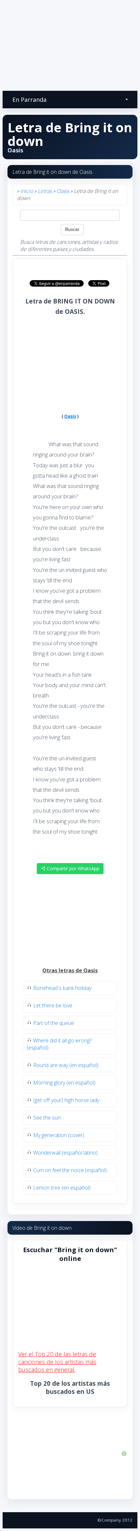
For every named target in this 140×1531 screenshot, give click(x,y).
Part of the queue (53, 1023)
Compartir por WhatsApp (72, 868)
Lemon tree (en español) (62, 1187)
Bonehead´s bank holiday (62, 987)
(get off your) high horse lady (66, 1100)
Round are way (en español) (65, 1065)
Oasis (63, 191)
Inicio (27, 191)
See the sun (47, 1117)
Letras (45, 191)
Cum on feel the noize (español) (70, 1170)
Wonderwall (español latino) (65, 1152)
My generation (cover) (58, 1135)
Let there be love (52, 1005)
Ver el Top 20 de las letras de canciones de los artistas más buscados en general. (57, 1361)
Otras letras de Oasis (70, 970)
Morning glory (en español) (64, 1082)
